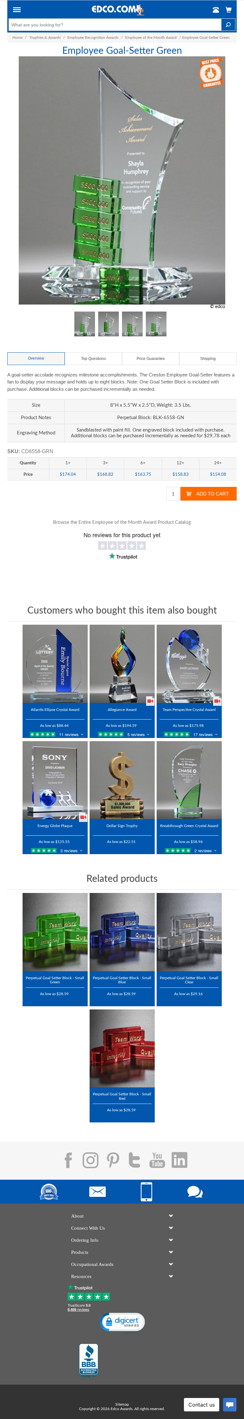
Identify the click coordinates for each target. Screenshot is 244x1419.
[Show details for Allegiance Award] (122, 664)
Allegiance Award (122, 710)
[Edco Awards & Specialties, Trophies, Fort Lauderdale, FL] (88, 1361)
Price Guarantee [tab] (151, 358)
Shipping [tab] (208, 358)
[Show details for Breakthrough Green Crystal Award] (189, 780)
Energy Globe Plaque (54, 826)
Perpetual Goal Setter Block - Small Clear (189, 980)
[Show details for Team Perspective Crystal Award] (189, 664)
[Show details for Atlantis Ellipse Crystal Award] (55, 664)
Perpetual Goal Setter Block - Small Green (55, 980)
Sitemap (122, 1404)
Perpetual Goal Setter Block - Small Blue (122, 980)
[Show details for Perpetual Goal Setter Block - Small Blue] (122, 932)
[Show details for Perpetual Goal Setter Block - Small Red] (122, 1048)
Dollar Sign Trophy (122, 826)
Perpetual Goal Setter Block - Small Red (122, 1096)
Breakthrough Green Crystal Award (189, 826)
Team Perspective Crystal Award (189, 710)
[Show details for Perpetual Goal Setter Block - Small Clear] (189, 932)
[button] (17, 11)
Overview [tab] (36, 358)
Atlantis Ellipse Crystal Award (55, 710)
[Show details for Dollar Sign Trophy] (122, 780)
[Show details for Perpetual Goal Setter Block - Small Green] (55, 932)
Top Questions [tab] (93, 358)
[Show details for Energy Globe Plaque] (55, 780)
